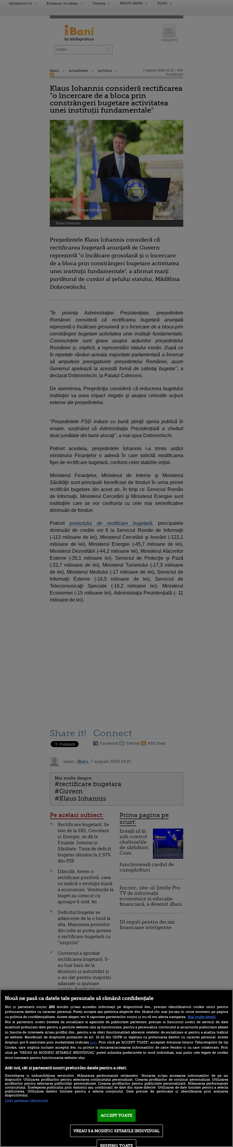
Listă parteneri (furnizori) (26, 1101)
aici (93, 1042)
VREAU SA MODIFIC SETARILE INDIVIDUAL (116, 1131)
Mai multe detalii (202, 1017)
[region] (116, 1068)
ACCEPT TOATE (116, 1115)
